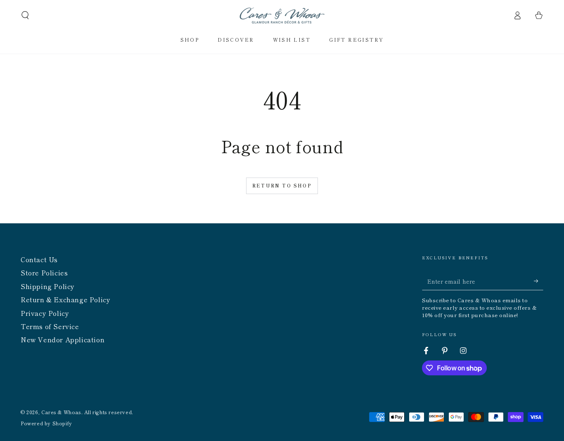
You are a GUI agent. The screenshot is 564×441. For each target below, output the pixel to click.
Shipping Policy (48, 286)
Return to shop (282, 185)
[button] (25, 15)
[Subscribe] (538, 281)
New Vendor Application (62, 339)
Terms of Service (50, 326)
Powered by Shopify (46, 423)
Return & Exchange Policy (65, 299)
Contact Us (39, 259)
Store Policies (44, 272)
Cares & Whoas (61, 411)
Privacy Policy (45, 313)
